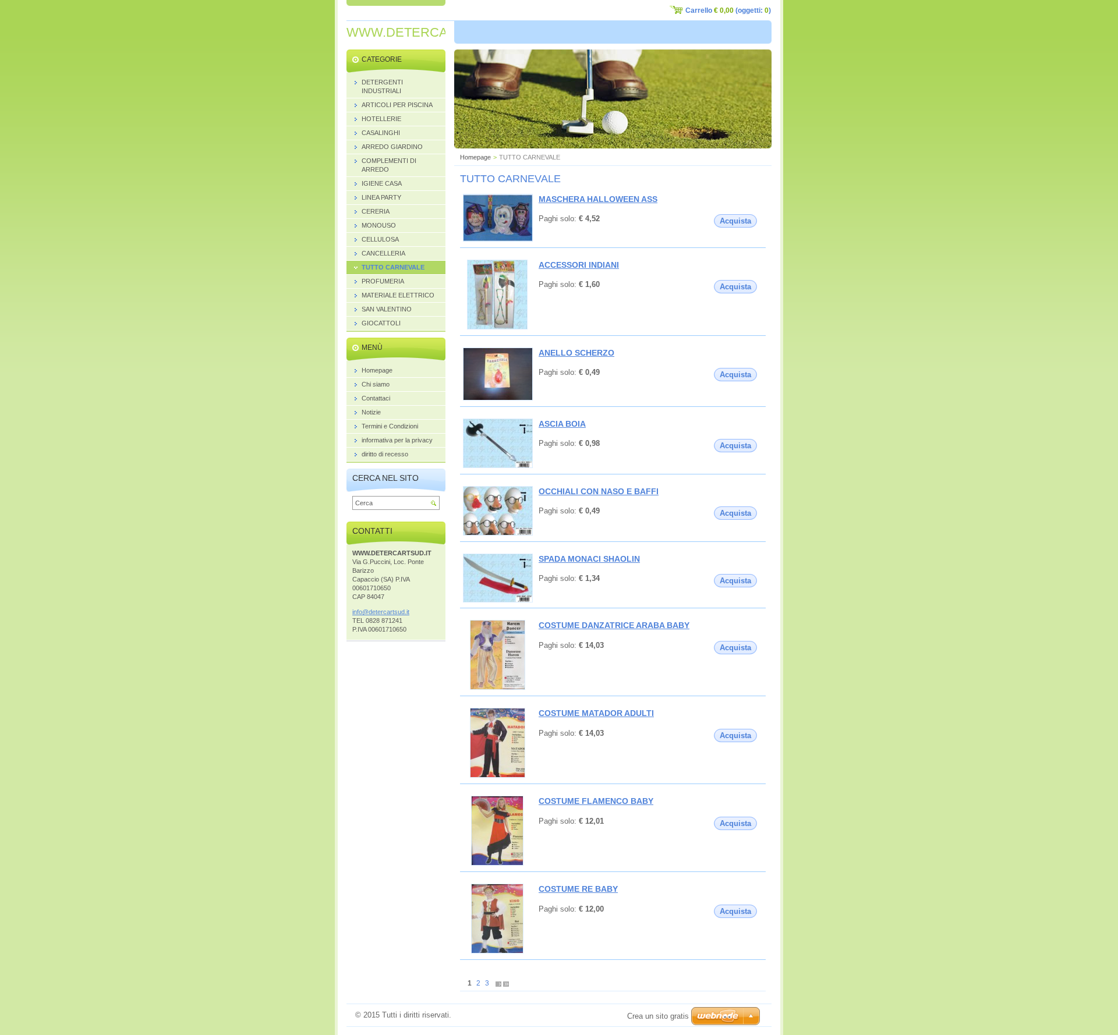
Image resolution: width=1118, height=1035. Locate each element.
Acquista (735, 221)
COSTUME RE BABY (578, 889)
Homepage (475, 157)
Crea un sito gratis (658, 1016)
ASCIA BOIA (562, 423)
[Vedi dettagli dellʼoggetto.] (498, 239)
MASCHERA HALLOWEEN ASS (598, 199)
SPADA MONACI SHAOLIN (589, 558)
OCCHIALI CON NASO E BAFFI (599, 491)
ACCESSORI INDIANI (579, 265)
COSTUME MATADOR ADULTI (596, 713)
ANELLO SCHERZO (576, 352)
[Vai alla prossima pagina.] (498, 983)
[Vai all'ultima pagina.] (506, 983)
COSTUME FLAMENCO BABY (596, 801)
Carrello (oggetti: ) (728, 10)
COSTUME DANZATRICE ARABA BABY (614, 625)
